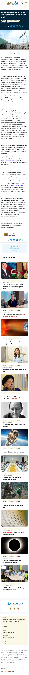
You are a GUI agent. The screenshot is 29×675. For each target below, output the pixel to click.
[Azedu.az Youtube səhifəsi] (18, 608)
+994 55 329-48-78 (8, 632)
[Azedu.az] (9, 3)
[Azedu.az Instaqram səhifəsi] (14, 608)
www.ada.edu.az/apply (16, 185)
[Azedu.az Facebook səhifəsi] (10, 608)
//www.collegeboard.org (8, 160)
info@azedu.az (7, 643)
